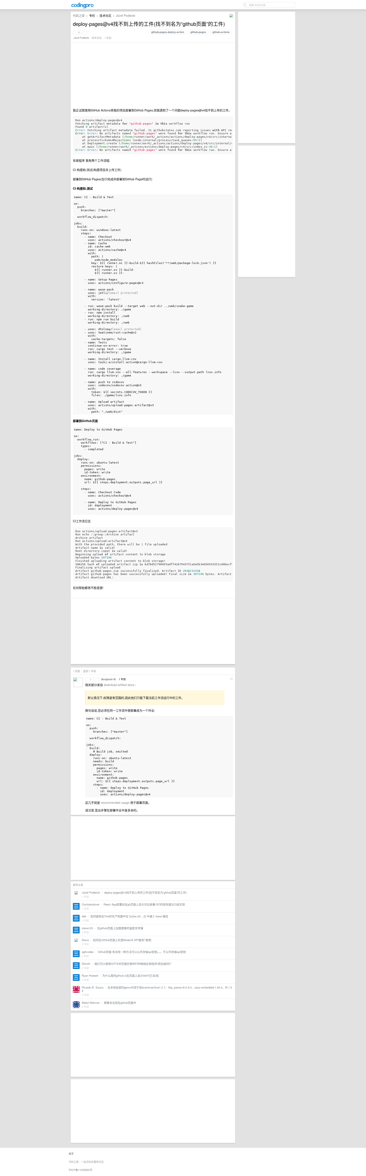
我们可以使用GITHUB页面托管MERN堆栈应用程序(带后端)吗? (132, 964)
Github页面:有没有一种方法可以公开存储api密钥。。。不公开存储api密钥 (142, 952)
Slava (85, 940)
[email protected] (123, 292)
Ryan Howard (90, 975)
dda (84, 916)
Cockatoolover (90, 904)
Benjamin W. (108, 679)
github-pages (198, 32)
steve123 (87, 928)
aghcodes (88, 952)
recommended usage (115, 802)
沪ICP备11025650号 (80, 1170)
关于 (71, 1154)
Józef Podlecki (125, 15)
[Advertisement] (266, 77)
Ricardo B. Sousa (92, 987)
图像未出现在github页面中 (120, 1003)
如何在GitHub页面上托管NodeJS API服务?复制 (122, 940)
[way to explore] (82, 8)
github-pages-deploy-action (167, 32)
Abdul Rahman (91, 1003)
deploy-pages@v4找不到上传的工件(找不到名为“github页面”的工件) (145, 892)
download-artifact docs (119, 685)
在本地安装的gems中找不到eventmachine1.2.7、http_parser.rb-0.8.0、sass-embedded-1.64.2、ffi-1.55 (157, 989)
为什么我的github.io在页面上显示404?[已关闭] (130, 975)
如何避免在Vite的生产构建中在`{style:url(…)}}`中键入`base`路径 (129, 916)
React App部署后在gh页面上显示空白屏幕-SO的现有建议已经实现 (144, 904)
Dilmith (86, 964)
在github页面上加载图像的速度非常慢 (120, 928)
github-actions (221, 32)
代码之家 (79, 15)
